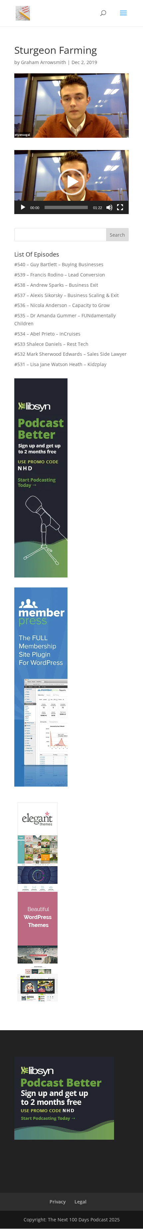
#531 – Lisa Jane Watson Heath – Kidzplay (60, 364)
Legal (80, 1201)
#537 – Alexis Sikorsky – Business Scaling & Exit (66, 295)
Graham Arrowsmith (43, 62)
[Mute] (109, 207)
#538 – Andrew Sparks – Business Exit (56, 285)
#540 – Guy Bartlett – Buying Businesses (58, 264)
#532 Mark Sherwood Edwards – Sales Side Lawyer (70, 354)
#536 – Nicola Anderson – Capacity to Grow (62, 305)
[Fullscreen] (120, 207)
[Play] (23, 207)
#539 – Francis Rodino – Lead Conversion (59, 274)
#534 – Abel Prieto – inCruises (47, 334)
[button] (71, 182)
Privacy (58, 1201)
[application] (71, 182)
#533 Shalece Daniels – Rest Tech (51, 344)
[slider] (66, 207)
